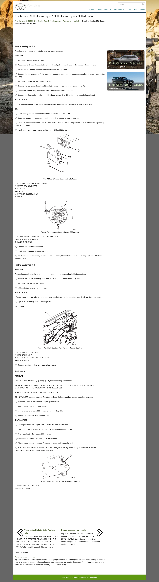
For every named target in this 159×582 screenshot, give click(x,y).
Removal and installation (71, 21)
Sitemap (142, 9)
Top (135, 9)
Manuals (92, 9)
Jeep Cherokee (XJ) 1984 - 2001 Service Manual (32, 21)
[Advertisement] (60, 33)
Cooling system (55, 21)
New (130, 9)
